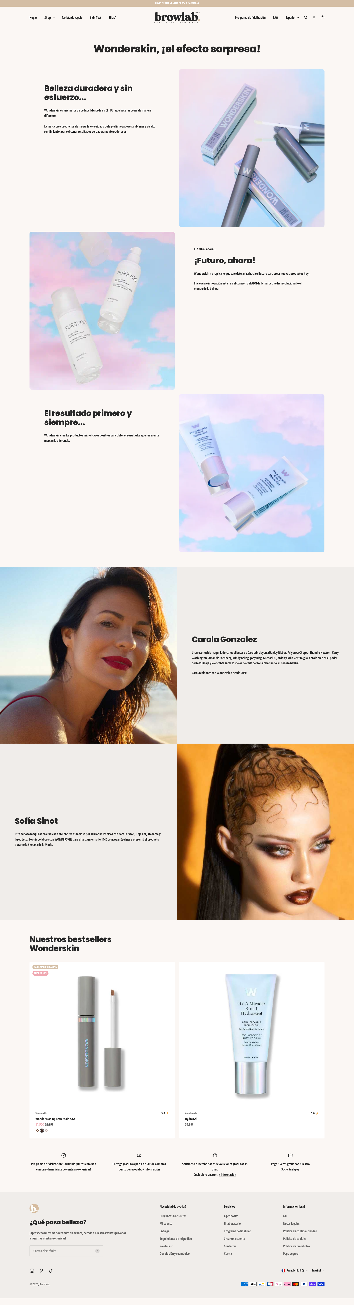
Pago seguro (291, 1253)
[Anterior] (136, 3)
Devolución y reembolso (175, 1253)
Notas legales (291, 1223)
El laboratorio (232, 1223)
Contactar (230, 1246)
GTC (285, 1216)
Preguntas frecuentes (173, 1216)
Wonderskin (41, 1113)
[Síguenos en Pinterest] (41, 1270)
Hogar (33, 17)
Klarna (228, 1253)
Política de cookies (294, 1238)
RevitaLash (166, 1246)
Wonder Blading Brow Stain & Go (55, 1119)
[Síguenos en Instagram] (32, 1270)
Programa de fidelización (250, 17)
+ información (151, 1169)
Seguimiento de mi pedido (176, 1238)
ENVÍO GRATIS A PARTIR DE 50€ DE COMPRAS (177, 3)
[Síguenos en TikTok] (50, 1270)
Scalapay (294, 1169)
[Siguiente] (217, 3)
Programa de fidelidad (237, 1231)
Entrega (164, 1231)
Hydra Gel (191, 1119)
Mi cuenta (166, 1223)
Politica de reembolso (296, 1246)
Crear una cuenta (234, 1238)
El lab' (112, 17)
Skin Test (95, 17)
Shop (47, 17)
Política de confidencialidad (300, 1231)
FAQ (275, 17)
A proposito (231, 1216)
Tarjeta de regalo (72, 17)
